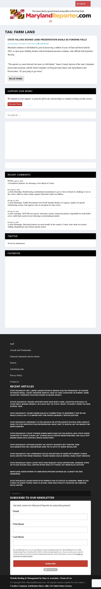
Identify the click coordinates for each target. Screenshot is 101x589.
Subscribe (50, 563)
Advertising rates (17, 369)
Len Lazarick (14, 44)
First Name (18, 524)
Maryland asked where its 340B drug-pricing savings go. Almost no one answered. (46, 472)
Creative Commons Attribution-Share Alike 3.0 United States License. (41, 585)
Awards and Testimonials (20, 350)
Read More (15, 78)
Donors (13, 362)
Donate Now (15, 104)
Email (16, 511)
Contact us (14, 381)
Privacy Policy (16, 375)
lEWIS (10, 180)
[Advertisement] (50, 140)
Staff (12, 343)
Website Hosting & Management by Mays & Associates (34, 578)
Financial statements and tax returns (25, 356)
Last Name (18, 537)
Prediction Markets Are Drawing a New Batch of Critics (32, 183)
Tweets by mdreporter (16, 243)
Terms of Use (66, 578)
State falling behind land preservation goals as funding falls (47, 39)
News (33, 44)
